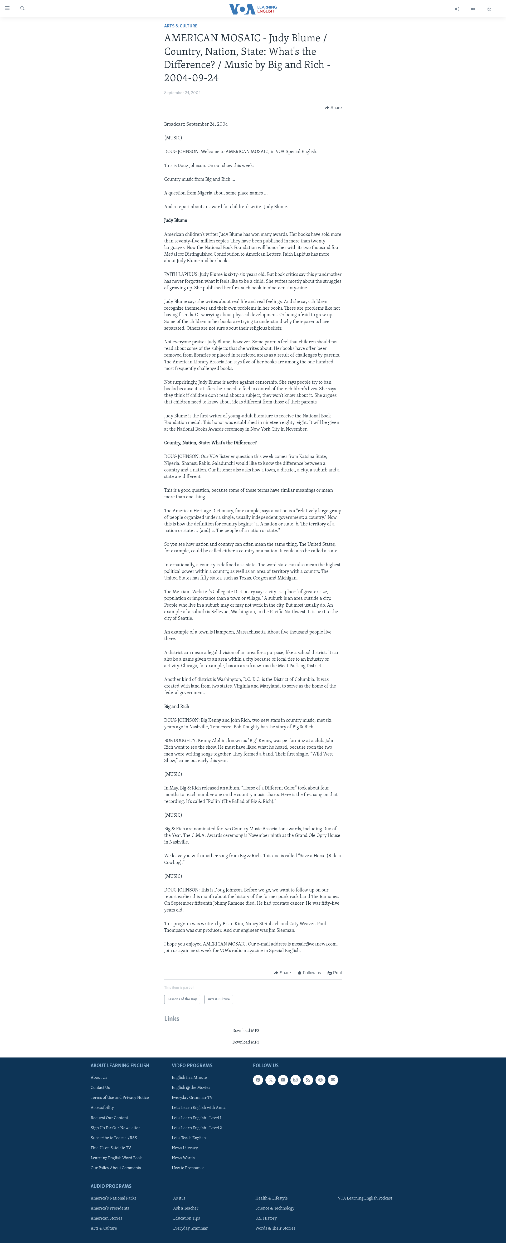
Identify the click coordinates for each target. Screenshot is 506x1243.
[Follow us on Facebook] (258, 1080)
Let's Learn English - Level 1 (196, 1118)
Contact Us (100, 1088)
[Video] (473, 9)
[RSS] (308, 1080)
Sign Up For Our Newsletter (115, 1128)
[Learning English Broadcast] (457, 9)
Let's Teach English (189, 1138)
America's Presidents (110, 1208)
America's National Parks (114, 1198)
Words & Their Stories (275, 1228)
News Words (183, 1158)
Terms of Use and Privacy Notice (120, 1098)
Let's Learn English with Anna (199, 1108)
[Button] (333, 107)
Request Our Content (109, 1118)
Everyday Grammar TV (192, 1098)
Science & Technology (274, 1208)
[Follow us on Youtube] (283, 1080)
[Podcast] (320, 1080)
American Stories (106, 1218)
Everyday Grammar (190, 1228)
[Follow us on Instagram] (295, 1080)
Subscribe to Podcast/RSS (114, 1138)
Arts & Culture (180, 26)
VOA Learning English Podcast (365, 1198)
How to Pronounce (188, 1168)
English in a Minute (189, 1078)
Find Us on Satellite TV (111, 1148)
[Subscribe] (333, 1080)
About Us (99, 1078)
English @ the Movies (191, 1088)
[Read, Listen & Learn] (489, 9)
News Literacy (185, 1148)
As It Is (179, 1198)
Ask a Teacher (185, 1208)
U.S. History (266, 1218)
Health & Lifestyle (271, 1198)
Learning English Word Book (116, 1158)
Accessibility (102, 1108)
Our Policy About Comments (116, 1168)
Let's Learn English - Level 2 (197, 1128)
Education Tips (186, 1218)
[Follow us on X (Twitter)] (270, 1080)
